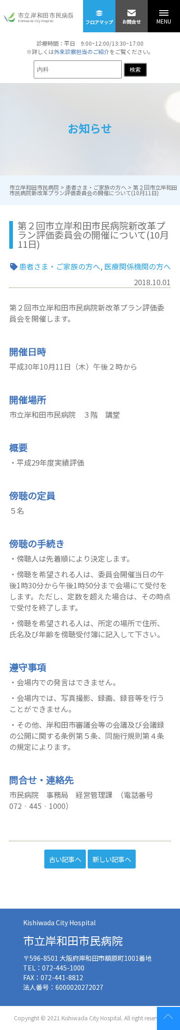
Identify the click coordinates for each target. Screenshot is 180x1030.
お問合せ (131, 21)
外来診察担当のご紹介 (81, 51)
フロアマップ (99, 21)
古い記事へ (65, 859)
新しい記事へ (111, 859)
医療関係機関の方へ (137, 266)
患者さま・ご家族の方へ (59, 266)
